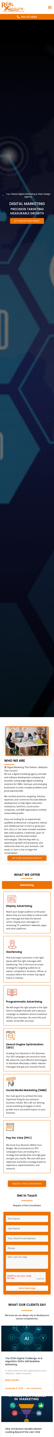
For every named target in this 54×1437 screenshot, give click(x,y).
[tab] (27, 885)
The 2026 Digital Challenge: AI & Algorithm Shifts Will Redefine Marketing (23, 1361)
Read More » (12, 1380)
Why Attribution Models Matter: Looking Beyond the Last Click (23, 1430)
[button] (50, 7)
